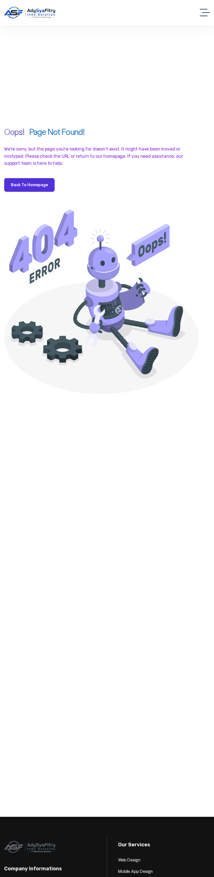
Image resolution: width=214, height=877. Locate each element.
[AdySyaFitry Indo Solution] (29, 12)
